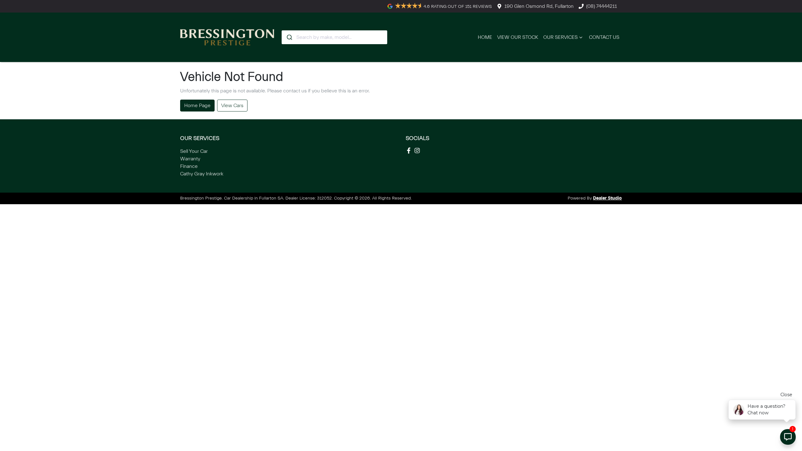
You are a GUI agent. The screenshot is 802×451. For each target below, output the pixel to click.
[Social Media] (410, 150)
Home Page (197, 105)
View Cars (232, 105)
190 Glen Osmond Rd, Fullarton (539, 6)
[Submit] (289, 37)
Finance (189, 166)
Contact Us (604, 37)
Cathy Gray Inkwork (201, 174)
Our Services (560, 37)
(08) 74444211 (601, 6)
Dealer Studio (607, 198)
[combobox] (334, 37)
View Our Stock (517, 37)
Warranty (190, 159)
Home (485, 37)
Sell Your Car (194, 151)
